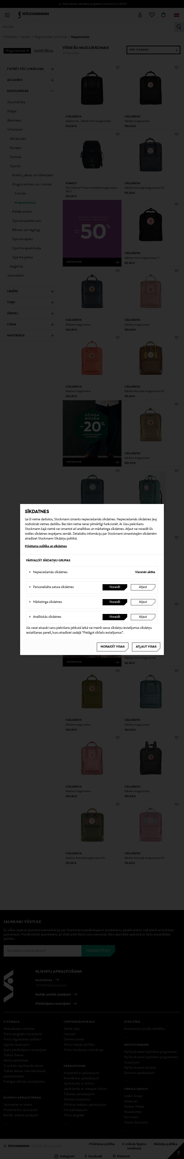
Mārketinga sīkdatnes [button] (45, 602)
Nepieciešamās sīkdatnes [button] (48, 572)
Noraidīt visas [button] (113, 647)
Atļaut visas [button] (146, 647)
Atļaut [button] (143, 587)
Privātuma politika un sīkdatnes (46, 546)
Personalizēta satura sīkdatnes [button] (51, 587)
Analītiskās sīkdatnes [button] (45, 617)
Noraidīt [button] (114, 587)
